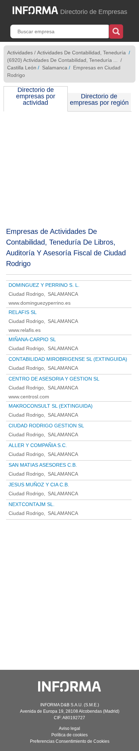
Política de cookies (69, 734)
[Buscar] (116, 31)
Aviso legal (69, 728)
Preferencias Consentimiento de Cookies (69, 741)
